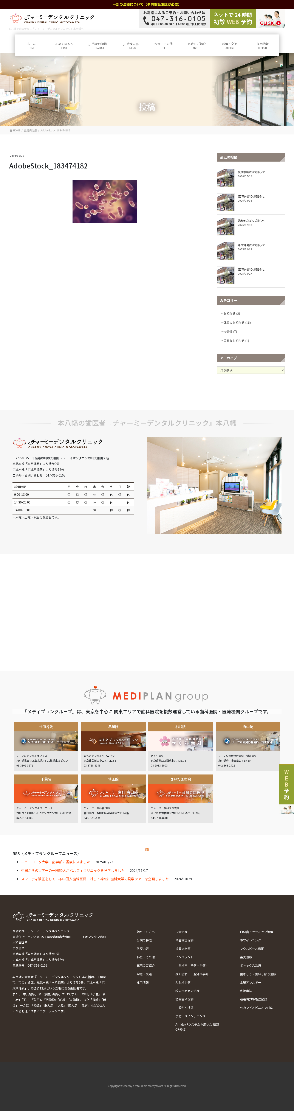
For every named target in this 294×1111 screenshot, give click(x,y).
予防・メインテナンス (190, 1016)
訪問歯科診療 (184, 999)
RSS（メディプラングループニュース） (46, 853)
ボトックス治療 (250, 965)
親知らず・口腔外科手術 (192, 974)
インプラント (184, 957)
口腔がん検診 (184, 1007)
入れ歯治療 (182, 982)
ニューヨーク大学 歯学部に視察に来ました (55, 861)
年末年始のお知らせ (251, 245)
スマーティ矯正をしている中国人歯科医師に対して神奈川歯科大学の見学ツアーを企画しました (95, 878)
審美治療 (246, 957)
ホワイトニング (250, 940)
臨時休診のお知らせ (251, 196)
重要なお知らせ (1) (236, 340)
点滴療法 (246, 991)
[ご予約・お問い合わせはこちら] (212, 18)
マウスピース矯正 (252, 948)
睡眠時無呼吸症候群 (253, 999)
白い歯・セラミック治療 (256, 932)
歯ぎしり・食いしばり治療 (258, 974)
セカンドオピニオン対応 (256, 1007)
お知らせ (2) (231, 313)
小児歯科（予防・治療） (192, 965)
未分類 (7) (230, 331)
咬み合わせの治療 (187, 991)
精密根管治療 (184, 940)
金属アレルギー (250, 982)
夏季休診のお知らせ (251, 172)
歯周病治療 (182, 948)
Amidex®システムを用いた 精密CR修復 (197, 1027)
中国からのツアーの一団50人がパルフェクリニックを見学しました (73, 870)
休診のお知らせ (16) (237, 322)
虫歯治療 (181, 932)
